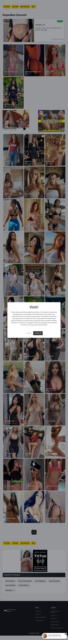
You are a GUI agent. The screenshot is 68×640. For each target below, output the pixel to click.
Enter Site (38, 333)
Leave (29, 333)
